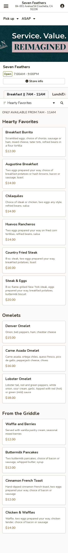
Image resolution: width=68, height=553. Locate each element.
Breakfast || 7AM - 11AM (26, 94)
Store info (36, 81)
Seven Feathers (34, 3)
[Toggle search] (62, 103)
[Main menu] (6, 6)
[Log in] (62, 6)
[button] (34, 142)
